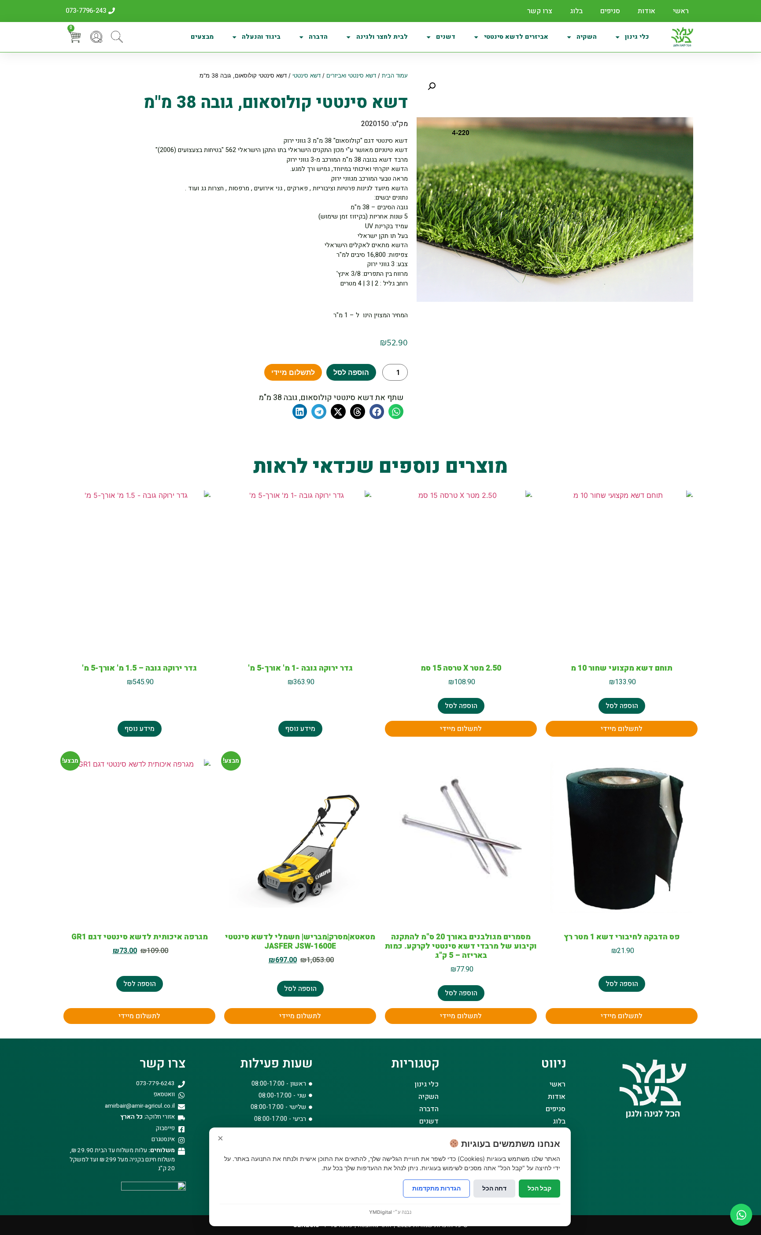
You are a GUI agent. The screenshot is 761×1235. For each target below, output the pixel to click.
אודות (646, 11)
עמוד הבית (395, 75)
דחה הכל (494, 1188)
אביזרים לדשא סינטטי (516, 36)
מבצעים (202, 36)
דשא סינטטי (306, 75)
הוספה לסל (351, 372)
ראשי (681, 11)
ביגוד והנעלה (261, 36)
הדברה (318, 36)
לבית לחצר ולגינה (382, 36)
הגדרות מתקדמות (436, 1188)
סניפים (610, 11)
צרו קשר (539, 11)
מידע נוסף (300, 728)
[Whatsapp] (741, 1215)
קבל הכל (539, 1188)
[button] (432, 86)
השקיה (586, 36)
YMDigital (380, 1212)
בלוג (576, 11)
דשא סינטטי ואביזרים (351, 75)
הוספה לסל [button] (622, 706)
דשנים (445, 36)
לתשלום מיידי (293, 372)
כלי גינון (637, 36)
